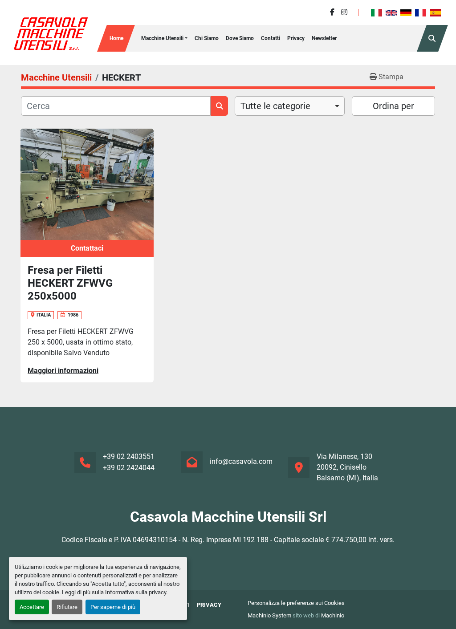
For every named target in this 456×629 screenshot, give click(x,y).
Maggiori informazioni (63, 370)
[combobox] (290, 106)
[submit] (219, 106)
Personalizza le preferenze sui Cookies (296, 603)
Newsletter (324, 38)
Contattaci (87, 248)
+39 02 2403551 (129, 456)
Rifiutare (67, 607)
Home (116, 38)
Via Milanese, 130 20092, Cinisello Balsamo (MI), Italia (347, 467)
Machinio (332, 615)
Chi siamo (207, 38)
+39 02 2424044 (129, 467)
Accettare (32, 607)
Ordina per (393, 106)
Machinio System (269, 615)
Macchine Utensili (162, 38)
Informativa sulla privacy (135, 592)
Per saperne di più (112, 607)
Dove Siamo (240, 38)
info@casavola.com (241, 461)
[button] (164, 38)
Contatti (270, 38)
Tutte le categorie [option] (275, 106)
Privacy (296, 38)
